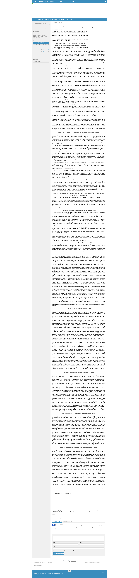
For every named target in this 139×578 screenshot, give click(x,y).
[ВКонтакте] (102, 573)
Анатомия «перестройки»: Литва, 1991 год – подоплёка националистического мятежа (59, 511)
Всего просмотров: (62, 565)
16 (48, 49)
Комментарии (58, 521)
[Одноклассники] (104, 573)
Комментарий (56, 535)
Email (81, 542)
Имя (54, 542)
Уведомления (68, 521)
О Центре (35, 1)
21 (43, 51)
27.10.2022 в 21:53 (61, 524)
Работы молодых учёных (66, 19)
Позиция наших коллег (55, 19)
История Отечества (57, 22)
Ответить (57, 528)
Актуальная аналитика (43, 1)
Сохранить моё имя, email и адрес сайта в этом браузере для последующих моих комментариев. (73, 550)
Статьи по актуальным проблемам (41, 19)
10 (34, 49)
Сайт (54, 546)
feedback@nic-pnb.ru (97, 562)
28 (43, 52)
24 (34, 52)
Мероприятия (73, 1)
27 (41, 52)
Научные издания (53, 1)
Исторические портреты (63, 1)
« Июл (34, 56)
